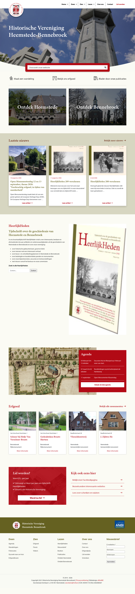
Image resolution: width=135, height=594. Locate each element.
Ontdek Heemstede (64, 558)
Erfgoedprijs (86, 551)
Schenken (85, 558)
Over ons (100, 4)
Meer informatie (22, 451)
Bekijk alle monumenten (111, 406)
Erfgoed (36, 543)
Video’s (35, 551)
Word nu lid (36, 497)
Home (64, 4)
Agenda (11, 543)
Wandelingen (13, 547)
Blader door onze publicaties (112, 78)
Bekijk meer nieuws (113, 140)
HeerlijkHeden (63, 543)
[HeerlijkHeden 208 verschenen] (107, 160)
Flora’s (35, 547)
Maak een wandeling (23, 78)
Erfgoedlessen (14, 558)
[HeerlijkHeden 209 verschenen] (67, 160)
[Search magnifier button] (105, 67)
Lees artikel (26, 203)
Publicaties (61, 554)
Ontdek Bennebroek (65, 561)
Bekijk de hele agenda (102, 385)
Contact (110, 4)
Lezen (90, 4)
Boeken (60, 551)
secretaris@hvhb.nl (71, 583)
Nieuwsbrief (62, 547)
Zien (81, 4)
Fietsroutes (12, 551)
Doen (73, 4)
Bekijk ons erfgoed (66, 78)
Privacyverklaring (82, 580)
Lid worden (120, 4)
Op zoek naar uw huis (16, 554)
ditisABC (101, 580)
